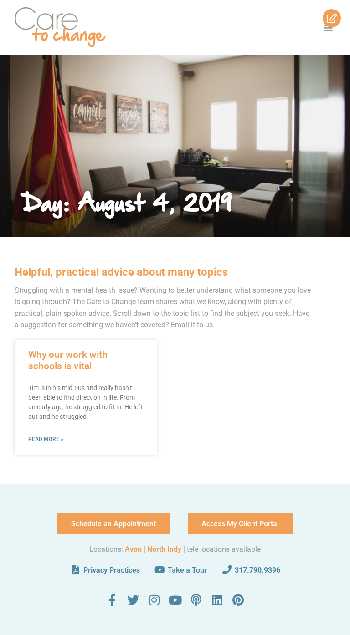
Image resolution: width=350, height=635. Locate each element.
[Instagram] (154, 600)
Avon (133, 549)
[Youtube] (175, 600)
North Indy (164, 549)
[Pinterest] (238, 600)
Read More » (45, 439)
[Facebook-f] (112, 600)
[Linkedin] (217, 600)
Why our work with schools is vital (68, 360)
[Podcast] (196, 600)
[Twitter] (133, 600)
